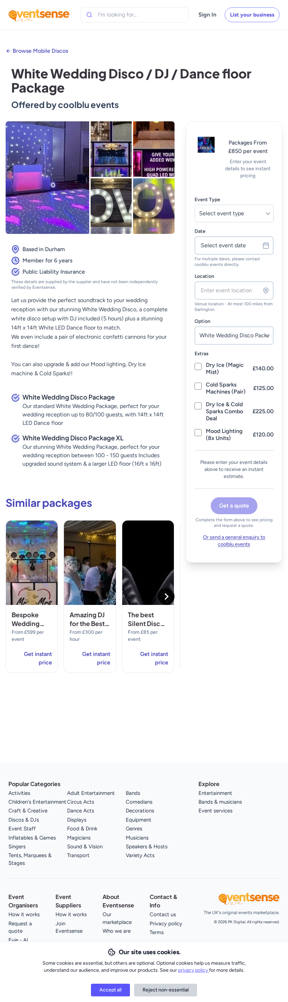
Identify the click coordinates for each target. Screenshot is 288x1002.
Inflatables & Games (32, 838)
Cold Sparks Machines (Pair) (226, 388)
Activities (19, 793)
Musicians (137, 838)
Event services (215, 811)
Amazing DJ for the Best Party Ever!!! (89, 623)
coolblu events (88, 104)
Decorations (140, 811)
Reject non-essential (166, 990)
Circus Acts (80, 802)
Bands (133, 793)
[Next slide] (166, 596)
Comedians (139, 802)
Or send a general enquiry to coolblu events (234, 540)
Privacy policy (166, 923)
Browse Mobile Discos (40, 50)
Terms (157, 932)
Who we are (117, 931)
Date (200, 231)
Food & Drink (82, 828)
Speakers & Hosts (147, 846)
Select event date (223, 245)
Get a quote (234, 505)
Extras (202, 354)
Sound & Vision (85, 846)
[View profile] (206, 157)
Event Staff (22, 828)
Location (204, 276)
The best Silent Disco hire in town (146, 623)
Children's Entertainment (37, 802)
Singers (17, 846)
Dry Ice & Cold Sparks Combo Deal (224, 411)
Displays (76, 820)
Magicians (79, 838)
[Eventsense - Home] (39, 14)
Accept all (110, 990)
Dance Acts (80, 811)
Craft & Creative (27, 811)
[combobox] (130, 14)
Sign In (207, 14)
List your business (252, 15)
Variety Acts (140, 855)
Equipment (138, 820)
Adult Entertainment (91, 793)
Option (202, 321)
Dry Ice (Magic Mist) (225, 368)
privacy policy (193, 970)
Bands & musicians (220, 802)
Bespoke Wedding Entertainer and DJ (29, 628)
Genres (134, 828)
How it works (24, 914)
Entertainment (215, 793)
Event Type (207, 200)
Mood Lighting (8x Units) (224, 434)
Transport (78, 855)
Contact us (163, 914)
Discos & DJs (23, 820)
